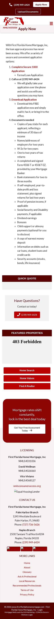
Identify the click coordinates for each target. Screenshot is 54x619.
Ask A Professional (27, 576)
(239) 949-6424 (31, 542)
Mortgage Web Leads (13, 612)
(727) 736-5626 (31, 524)
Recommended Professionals (27, 585)
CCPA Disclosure (42, 612)
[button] (19, 4)
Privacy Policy (27, 594)
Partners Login (27, 615)
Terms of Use (27, 590)
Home (27, 562)
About (27, 567)
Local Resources (27, 581)
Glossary (27, 571)
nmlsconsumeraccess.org (27, 485)
